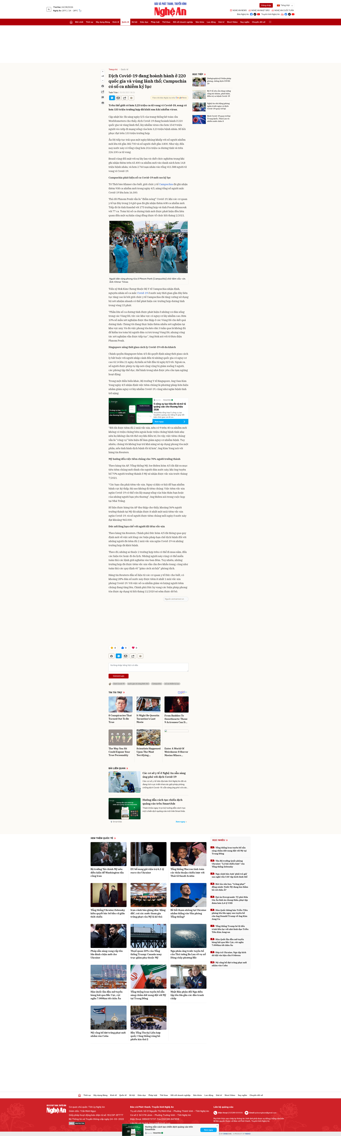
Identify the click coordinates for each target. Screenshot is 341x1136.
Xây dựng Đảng (103, 22)
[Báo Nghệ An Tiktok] (255, 14)
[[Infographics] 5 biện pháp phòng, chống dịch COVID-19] (199, 81)
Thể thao (166, 22)
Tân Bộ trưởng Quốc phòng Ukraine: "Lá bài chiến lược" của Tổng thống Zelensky (228, 863)
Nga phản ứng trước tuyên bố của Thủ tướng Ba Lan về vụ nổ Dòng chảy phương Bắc (188, 954)
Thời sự (89, 22)
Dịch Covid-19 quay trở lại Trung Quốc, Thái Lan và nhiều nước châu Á (218, 118)
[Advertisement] (170, 44)
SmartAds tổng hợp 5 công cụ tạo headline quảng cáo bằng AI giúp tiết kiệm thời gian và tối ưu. (169, 414)
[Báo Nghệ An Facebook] (251, 14)
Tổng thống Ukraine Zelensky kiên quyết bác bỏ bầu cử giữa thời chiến (108, 913)
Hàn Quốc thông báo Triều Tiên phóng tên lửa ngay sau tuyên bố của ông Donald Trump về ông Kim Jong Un (230, 914)
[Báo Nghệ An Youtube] (258, 14)
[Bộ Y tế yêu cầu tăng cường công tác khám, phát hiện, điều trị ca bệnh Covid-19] (199, 94)
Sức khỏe (200, 22)
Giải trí (221, 22)
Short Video (232, 22)
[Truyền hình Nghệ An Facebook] (286, 14)
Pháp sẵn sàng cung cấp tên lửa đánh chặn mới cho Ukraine (107, 954)
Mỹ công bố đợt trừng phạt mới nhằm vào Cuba (108, 1034)
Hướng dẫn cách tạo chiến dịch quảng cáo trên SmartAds (162, 801)
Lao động (211, 22)
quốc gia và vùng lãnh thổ (138, 684)
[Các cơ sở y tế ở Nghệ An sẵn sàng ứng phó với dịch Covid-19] (125, 782)
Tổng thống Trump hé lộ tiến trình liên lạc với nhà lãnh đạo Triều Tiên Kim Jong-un (230, 929)
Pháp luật (155, 22)
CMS (227, 1134)
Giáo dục (144, 22)
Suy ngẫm (244, 22)
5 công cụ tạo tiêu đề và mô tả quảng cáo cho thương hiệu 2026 (170, 406)
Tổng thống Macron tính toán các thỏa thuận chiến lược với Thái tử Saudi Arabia (187, 872)
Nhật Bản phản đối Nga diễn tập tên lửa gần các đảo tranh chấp (187, 995)
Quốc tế (125, 22)
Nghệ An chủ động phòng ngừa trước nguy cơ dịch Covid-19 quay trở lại (218, 106)
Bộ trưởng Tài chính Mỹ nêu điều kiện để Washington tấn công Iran (107, 872)
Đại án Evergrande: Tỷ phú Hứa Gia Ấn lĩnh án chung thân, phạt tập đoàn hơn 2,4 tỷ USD (230, 900)
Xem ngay (159, 422)
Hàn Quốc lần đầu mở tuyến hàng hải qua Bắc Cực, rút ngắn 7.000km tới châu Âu (107, 995)
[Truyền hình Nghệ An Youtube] (293, 14)
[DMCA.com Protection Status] (96, 1123)
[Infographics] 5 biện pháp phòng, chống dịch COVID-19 (219, 81)
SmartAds (117, 822)
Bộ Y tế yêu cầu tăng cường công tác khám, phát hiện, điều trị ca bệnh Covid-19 (219, 93)
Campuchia (166, 184)
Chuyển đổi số (258, 22)
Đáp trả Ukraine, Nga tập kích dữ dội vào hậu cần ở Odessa (229, 954)
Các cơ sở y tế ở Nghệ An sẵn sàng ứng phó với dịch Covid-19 (164, 775)
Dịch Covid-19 (118, 684)
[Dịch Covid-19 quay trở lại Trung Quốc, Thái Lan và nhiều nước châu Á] (199, 119)
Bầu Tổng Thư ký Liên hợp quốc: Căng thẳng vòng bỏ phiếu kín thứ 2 (146, 1036)
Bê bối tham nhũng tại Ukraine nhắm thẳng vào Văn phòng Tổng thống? (188, 913)
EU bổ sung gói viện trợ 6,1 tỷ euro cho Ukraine (147, 871)
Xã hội (134, 22)
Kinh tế (116, 22)
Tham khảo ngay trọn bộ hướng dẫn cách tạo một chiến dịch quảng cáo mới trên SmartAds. (164, 809)
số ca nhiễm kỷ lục (172, 684)
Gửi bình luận (118, 676)
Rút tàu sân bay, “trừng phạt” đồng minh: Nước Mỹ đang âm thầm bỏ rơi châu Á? (230, 887)
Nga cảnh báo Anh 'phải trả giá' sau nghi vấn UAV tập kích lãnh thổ (229, 875)
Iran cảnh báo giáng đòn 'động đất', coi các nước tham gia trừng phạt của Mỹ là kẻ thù (148, 913)
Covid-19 (142, 293)
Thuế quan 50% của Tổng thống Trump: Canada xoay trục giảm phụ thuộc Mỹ (146, 954)
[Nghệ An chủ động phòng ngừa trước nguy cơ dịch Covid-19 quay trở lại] (199, 106)
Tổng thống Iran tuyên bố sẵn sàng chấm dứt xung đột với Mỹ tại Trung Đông (148, 995)
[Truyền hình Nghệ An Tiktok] (289, 14)
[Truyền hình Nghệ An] (282, 14)
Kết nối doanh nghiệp (183, 22)
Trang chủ (113, 69)
